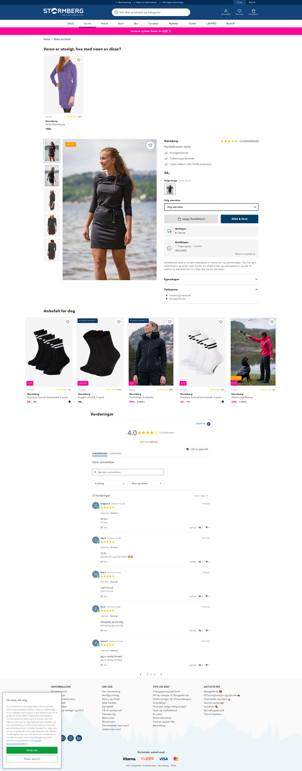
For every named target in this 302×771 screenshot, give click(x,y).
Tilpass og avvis (32, 758)
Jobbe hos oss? (111, 729)
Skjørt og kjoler (62, 39)
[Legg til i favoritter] (79, 60)
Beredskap (159, 725)
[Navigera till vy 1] (52, 151)
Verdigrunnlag (110, 695)
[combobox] (109, 483)
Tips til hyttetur (213, 714)
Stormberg (171, 141)
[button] (105, 527)
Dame (87, 23)
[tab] (197, 449)
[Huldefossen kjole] (170, 189)
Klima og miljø (111, 699)
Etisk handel (109, 702)
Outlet (192, 23)
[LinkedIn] (79, 738)
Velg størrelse (175, 206)
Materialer (108, 717)
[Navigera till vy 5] (52, 250)
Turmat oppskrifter (164, 721)
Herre (104, 23)
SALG (70, 23)
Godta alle (32, 750)
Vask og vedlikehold (165, 710)
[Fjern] (186, 12)
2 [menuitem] (151, 674)
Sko (136, 23)
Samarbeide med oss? (115, 725)
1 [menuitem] (147, 674)
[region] (32, 730)
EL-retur (157, 714)
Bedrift (230, 23)
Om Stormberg (111, 691)
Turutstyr (153, 23)
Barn (121, 23)
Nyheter (174, 23)
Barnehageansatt (214, 710)
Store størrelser (162, 717)
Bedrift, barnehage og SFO (67, 710)
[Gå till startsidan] (64, 12)
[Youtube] (62, 738)
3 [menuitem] (154, 674)
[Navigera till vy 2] (52, 176)
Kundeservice (59, 691)
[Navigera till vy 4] (52, 225)
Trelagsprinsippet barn (166, 691)
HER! (165, 31)
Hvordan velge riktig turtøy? (170, 706)
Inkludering (109, 714)
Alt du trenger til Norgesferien (171, 695)
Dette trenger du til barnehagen (172, 699)
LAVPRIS (211, 23)
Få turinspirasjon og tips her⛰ (222, 695)
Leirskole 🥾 (211, 706)
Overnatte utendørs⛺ (217, 699)
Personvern (108, 721)
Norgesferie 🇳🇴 (213, 691)
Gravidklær (159, 702)
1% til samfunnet (112, 710)
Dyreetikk (108, 706)
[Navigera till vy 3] (52, 200)
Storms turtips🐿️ (214, 702)
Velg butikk (181, 250)
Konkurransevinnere (63, 699)
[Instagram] (70, 738)
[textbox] (209, 497)
